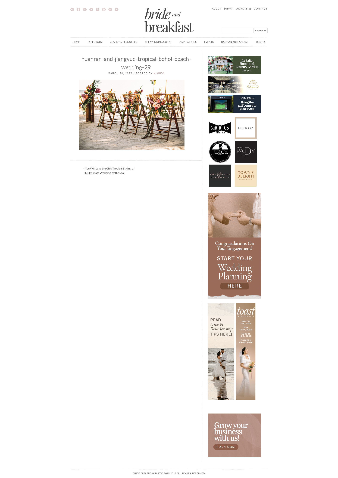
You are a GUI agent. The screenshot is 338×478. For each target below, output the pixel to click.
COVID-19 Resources (123, 41)
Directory (95, 41)
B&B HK (260, 41)
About (217, 8)
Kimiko (159, 73)
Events (209, 41)
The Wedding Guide (158, 41)
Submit (229, 8)
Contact (261, 8)
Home (76, 41)
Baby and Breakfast (235, 41)
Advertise (244, 8)
